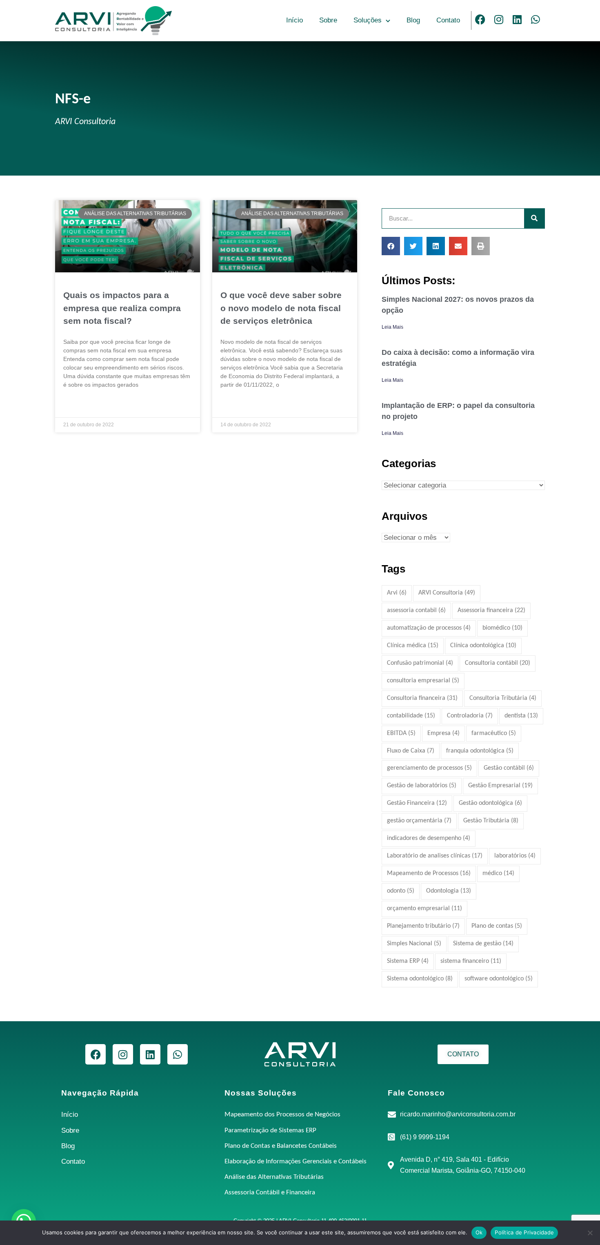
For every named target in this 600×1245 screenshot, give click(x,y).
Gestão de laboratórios (421, 785)
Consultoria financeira (422, 698)
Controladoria (470, 716)
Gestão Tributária (490, 820)
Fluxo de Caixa (410, 751)
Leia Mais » (77, 405)
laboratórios (515, 856)
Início (294, 20)
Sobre (328, 20)
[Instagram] (499, 19)
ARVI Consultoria (446, 593)
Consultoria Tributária (502, 698)
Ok (479, 1232)
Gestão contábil (509, 768)
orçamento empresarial (424, 908)
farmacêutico (493, 733)
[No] (590, 1233)
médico (498, 873)
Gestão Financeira (417, 803)
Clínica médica (412, 645)
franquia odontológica (479, 751)
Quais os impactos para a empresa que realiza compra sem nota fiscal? (122, 307)
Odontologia (448, 891)
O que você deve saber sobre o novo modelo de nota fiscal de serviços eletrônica (281, 307)
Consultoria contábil (497, 663)
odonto (400, 891)
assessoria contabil (416, 610)
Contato (448, 20)
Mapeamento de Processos (429, 873)
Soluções (367, 20)
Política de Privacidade (524, 1232)
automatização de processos (429, 628)
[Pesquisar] (534, 218)
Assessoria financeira (491, 610)
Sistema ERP (408, 961)
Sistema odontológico (420, 979)
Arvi (397, 593)
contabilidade (411, 716)
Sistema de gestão (483, 943)
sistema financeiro (470, 961)
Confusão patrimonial (420, 663)
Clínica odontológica (483, 645)
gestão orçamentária (419, 820)
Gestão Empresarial (500, 785)
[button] (391, 246)
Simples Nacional (414, 943)
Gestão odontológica (490, 803)
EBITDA (401, 733)
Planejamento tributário (423, 926)
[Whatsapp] (535, 19)
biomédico (502, 628)
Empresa (443, 733)
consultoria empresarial (423, 680)
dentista (521, 716)
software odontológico (498, 979)
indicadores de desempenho (428, 838)
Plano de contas (496, 926)
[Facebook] (480, 19)
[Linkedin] (517, 19)
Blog (413, 20)
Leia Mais (392, 327)
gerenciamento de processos (429, 768)
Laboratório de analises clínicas (434, 856)
